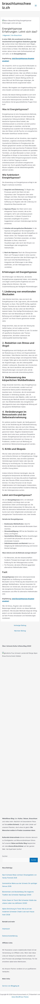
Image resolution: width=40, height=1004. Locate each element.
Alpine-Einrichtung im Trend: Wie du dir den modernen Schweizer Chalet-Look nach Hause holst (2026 (18, 912)
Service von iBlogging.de (10, 986)
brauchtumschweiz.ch (16, 5)
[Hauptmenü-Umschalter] (36, 5)
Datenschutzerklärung (9, 936)
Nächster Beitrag (20, 631)
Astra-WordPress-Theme (20, 997)
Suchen (4, 856)
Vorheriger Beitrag (20, 625)
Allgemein (6, 35)
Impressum (6, 929)
